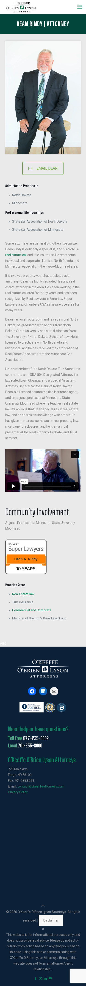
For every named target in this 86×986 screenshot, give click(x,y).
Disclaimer (50, 920)
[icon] (50, 978)
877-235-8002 (36, 738)
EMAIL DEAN (47, 168)
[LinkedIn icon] (45, 978)
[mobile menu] (80, 7)
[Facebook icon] (36, 978)
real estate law (16, 255)
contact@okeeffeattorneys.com (40, 786)
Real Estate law (23, 594)
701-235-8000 (30, 746)
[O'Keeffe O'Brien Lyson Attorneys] (21, 7)
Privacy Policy (18, 792)
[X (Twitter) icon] (40, 978)
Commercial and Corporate (31, 610)
